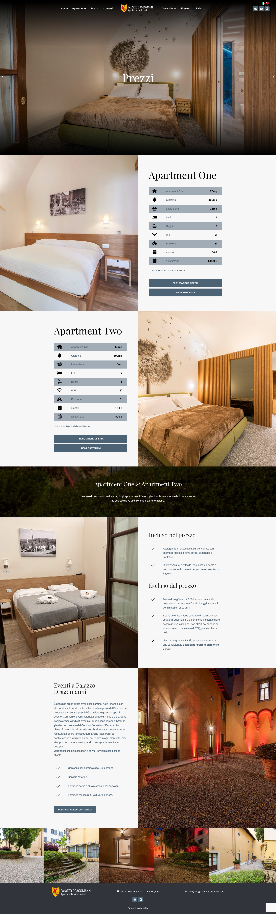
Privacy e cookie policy (138, 908)
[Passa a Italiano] (263, 3)
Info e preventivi (185, 292)
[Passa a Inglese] (267, 3)
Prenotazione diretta (185, 283)
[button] (2, 77)
